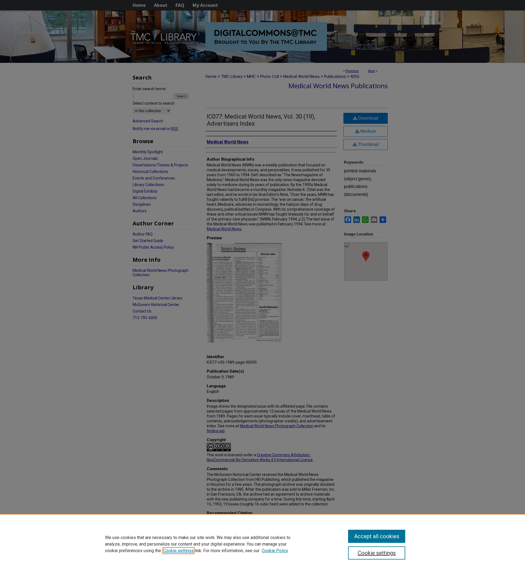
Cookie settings (178, 550)
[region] (262, 544)
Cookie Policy (275, 550)
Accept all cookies (376, 536)
